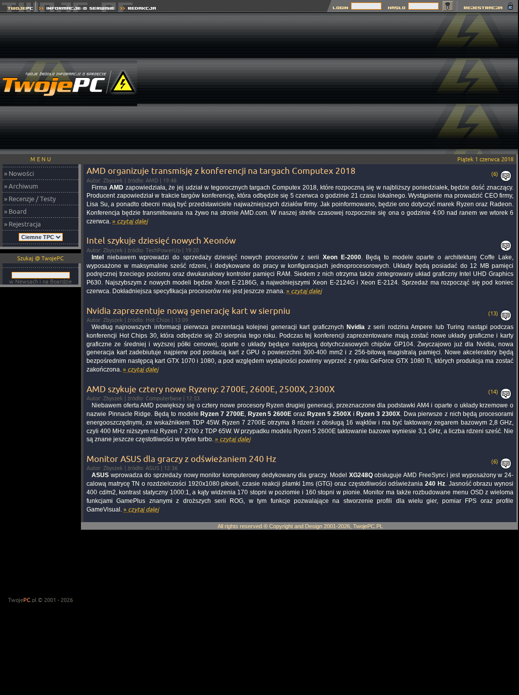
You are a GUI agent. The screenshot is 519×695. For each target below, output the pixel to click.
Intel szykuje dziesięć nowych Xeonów (161, 240)
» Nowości (19, 173)
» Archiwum (21, 186)
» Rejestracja (22, 223)
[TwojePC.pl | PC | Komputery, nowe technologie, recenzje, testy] (18, 9)
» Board (15, 211)
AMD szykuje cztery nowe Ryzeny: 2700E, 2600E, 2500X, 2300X (211, 389)
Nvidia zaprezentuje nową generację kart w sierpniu (188, 310)
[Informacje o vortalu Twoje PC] (76, 9)
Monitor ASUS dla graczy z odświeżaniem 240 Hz (181, 459)
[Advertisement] (335, 83)
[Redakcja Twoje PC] (138, 9)
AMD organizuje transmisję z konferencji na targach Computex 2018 (221, 170)
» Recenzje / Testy (30, 198)
